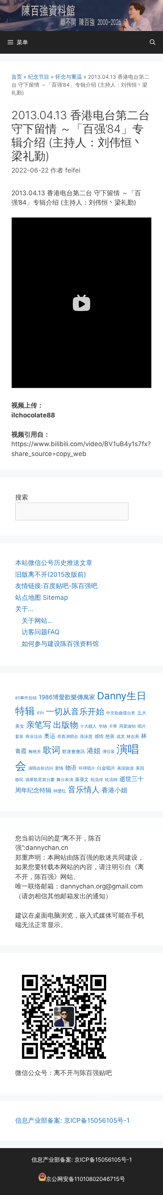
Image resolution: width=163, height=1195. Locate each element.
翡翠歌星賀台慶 (40, 779)
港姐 (93, 751)
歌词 (51, 750)
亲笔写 (38, 724)
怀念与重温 (68, 76)
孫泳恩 (86, 736)
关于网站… (37, 620)
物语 (71, 767)
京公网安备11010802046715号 (85, 1179)
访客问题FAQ (41, 632)
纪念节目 (38, 76)
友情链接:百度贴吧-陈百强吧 (56, 586)
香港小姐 (114, 790)
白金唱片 (106, 768)
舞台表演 (64, 779)
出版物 (65, 725)
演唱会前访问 (40, 768)
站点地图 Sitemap (41, 597)
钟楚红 (59, 791)
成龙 (120, 736)
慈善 (109, 736)
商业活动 (33, 736)
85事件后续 (26, 698)
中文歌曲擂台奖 (120, 713)
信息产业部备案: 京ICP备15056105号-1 (72, 1120)
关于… (24, 609)
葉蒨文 (82, 779)
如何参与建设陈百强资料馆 (60, 643)
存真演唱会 (67, 736)
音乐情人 (84, 789)
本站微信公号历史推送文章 (53, 562)
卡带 (113, 726)
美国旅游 (125, 768)
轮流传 (97, 779)
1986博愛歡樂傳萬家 (67, 697)
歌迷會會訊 (73, 751)
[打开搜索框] (152, 42)
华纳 (103, 726)
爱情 (59, 768)
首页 (16, 76)
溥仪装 (108, 751)
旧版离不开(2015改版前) (50, 574)
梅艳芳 (34, 751)
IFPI (40, 713)
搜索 (21, 497)
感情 (98, 736)
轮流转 (111, 779)
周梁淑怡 (127, 726)
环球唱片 (86, 768)
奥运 (49, 735)
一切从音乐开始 (75, 711)
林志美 (133, 736)
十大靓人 (88, 726)
